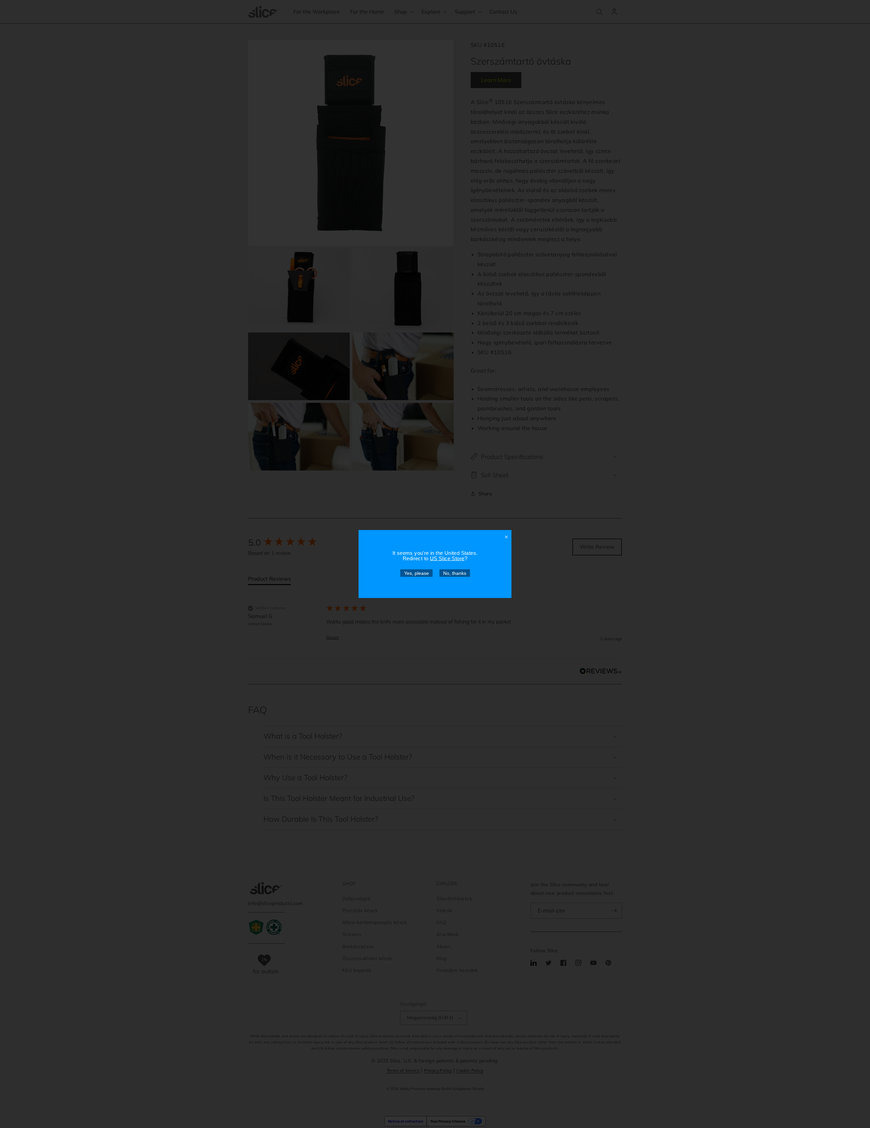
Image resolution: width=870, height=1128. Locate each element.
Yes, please (416, 573)
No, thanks (454, 573)
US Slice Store (447, 558)
